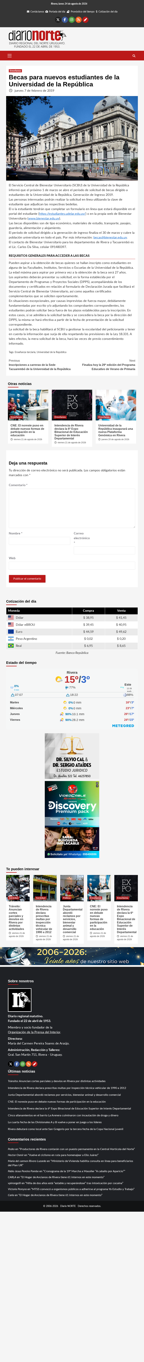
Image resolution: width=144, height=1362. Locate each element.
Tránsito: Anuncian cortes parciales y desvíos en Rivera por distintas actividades (16, 917)
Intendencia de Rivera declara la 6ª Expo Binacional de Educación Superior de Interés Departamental (71, 432)
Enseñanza (15, 71)
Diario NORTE (68, 1206)
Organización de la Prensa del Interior (34, 1032)
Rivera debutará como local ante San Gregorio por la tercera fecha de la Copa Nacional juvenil (65, 1129)
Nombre (15, 533)
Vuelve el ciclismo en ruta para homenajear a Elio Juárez (63, 1155)
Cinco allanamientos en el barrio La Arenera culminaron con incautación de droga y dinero (63, 1115)
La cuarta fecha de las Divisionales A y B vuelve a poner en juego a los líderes (55, 1122)
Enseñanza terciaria (25, 352)
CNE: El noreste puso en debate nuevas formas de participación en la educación (27, 430)
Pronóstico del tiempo (82, 12)
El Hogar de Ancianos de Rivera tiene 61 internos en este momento (62, 1177)
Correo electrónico (82, 538)
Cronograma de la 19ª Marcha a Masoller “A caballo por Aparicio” (84, 1171)
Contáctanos (37, 12)
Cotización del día (108, 12)
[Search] (134, 56)
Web (12, 558)
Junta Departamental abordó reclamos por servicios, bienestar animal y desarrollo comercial (72, 919)
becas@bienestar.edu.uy (110, 237)
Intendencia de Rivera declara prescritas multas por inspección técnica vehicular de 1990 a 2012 (44, 919)
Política (66, 898)
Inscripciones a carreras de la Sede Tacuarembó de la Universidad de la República (40, 365)
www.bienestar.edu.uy (43, 218)
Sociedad (13, 898)
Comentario (18, 485)
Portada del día (57, 12)
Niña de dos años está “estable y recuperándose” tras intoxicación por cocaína (74, 1183)
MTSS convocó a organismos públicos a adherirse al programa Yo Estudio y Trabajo (82, 1189)
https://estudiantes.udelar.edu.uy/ (62, 213)
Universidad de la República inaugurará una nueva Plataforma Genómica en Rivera (115, 430)
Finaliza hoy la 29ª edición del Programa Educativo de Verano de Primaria (108, 365)
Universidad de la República (51, 352)
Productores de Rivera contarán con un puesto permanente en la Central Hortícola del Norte (77, 1149)
